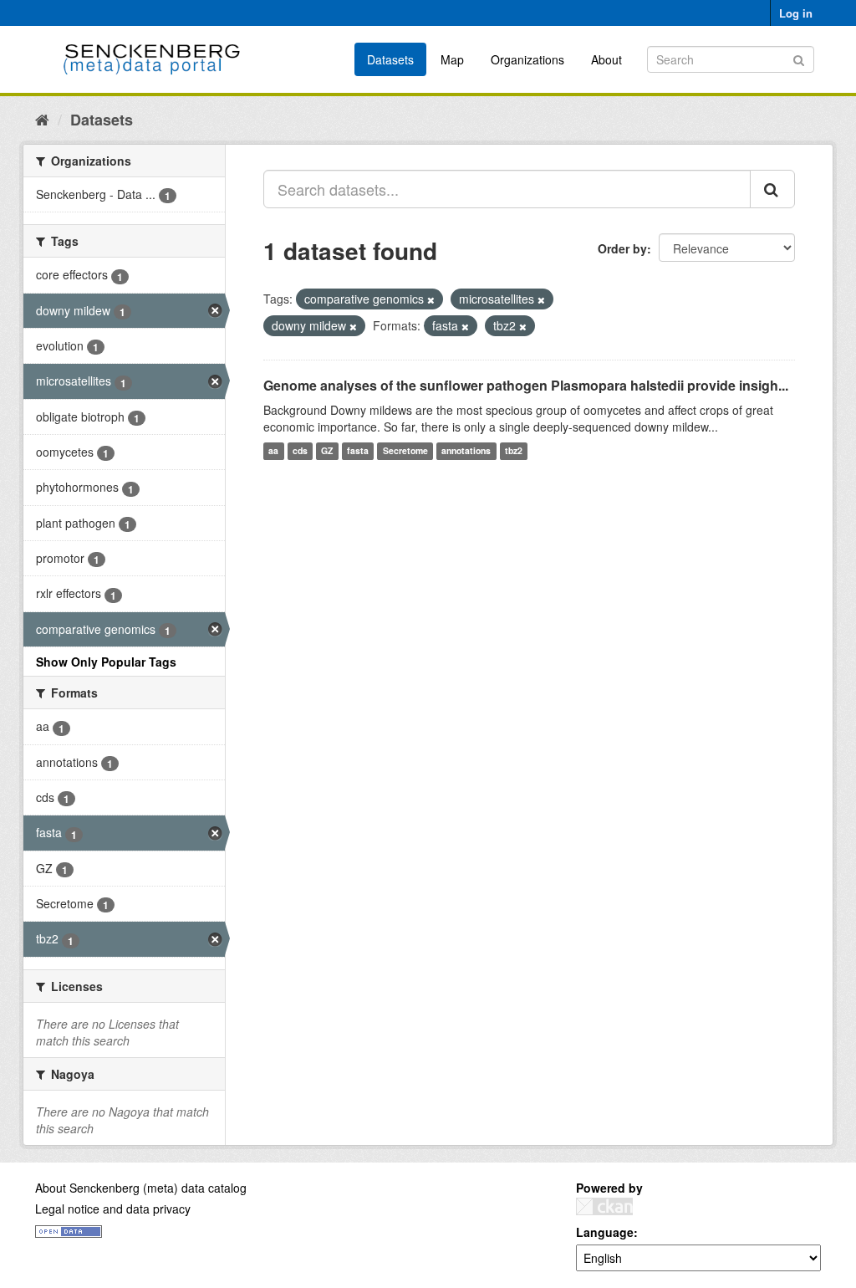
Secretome (405, 451)
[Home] (42, 119)
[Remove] (431, 299)
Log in (796, 13)
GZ (327, 451)
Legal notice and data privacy (113, 1208)
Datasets (390, 59)
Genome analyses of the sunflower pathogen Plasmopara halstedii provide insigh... (525, 385)
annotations (466, 451)
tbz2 (513, 451)
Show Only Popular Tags (106, 661)
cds (300, 451)
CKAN (604, 1206)
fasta (358, 451)
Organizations (527, 59)
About (606, 59)
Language (605, 1232)
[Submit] (799, 58)
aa (273, 451)
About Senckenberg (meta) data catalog (141, 1187)
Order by (622, 248)
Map (452, 59)
